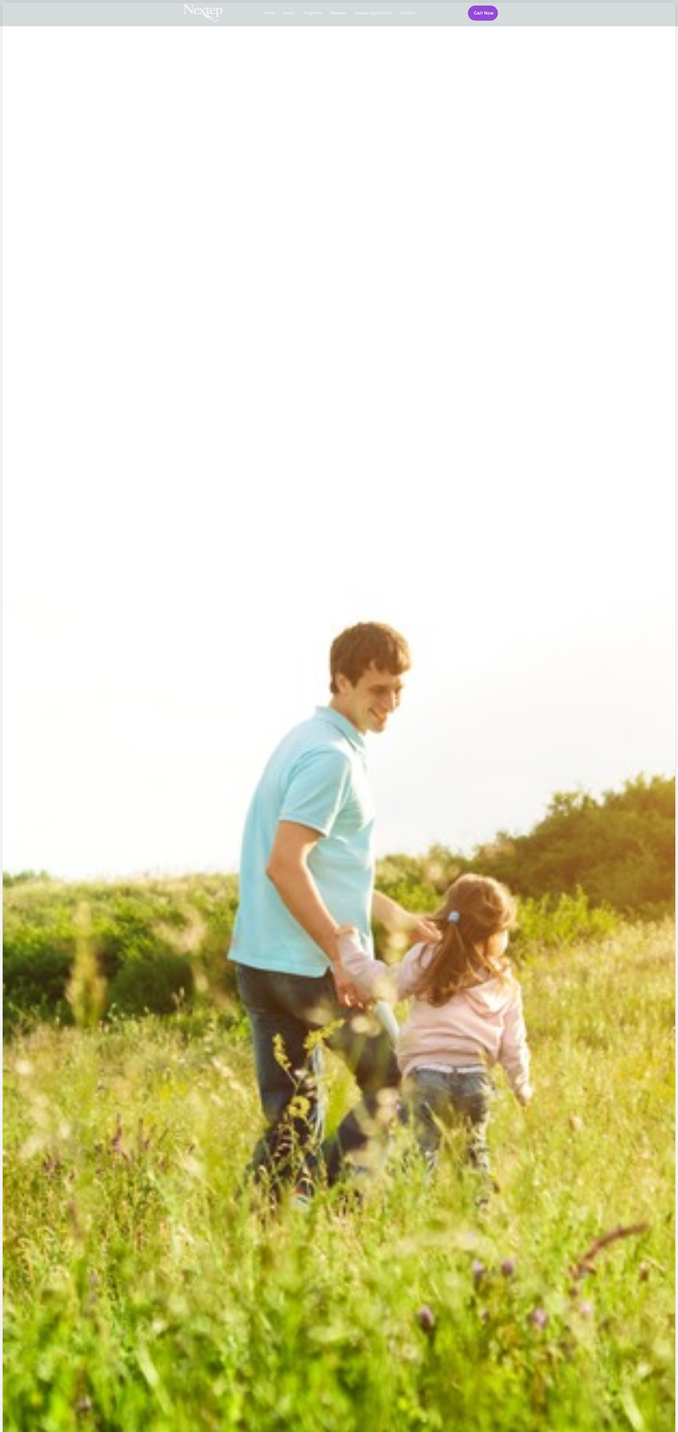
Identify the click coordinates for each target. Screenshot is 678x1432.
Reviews (338, 12)
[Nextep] (204, 12)
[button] (483, 13)
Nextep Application (373, 12)
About (289, 12)
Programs (312, 12)
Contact (407, 12)
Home (269, 12)
